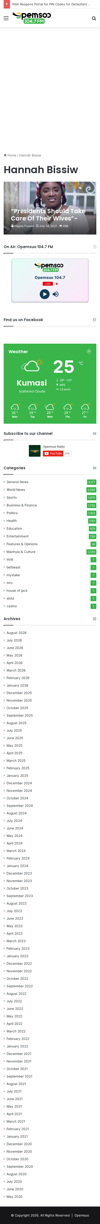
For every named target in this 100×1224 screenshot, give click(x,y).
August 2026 (17, 633)
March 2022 (16, 1031)
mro (10, 583)
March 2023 (16, 941)
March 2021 (16, 1121)
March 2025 (16, 760)
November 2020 (19, 1151)
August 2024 (17, 813)
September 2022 (20, 986)
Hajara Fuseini (24, 226)
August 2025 (16, 723)
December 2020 (19, 1144)
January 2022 (17, 1046)
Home (12, 155)
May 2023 (15, 926)
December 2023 (19, 873)
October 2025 (17, 708)
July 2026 (14, 640)
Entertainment (18, 536)
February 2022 (18, 1039)
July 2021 (14, 1091)
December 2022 (19, 963)
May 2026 (15, 655)
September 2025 (20, 715)
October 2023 (17, 888)
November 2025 (19, 700)
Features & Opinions (22, 544)
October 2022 (17, 979)
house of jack (17, 590)
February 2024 (18, 858)
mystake (13, 575)
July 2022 (14, 1001)
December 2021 (19, 1054)
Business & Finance (22, 505)
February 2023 (18, 948)
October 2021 (17, 1069)
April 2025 (14, 753)
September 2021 (19, 1076)
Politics (12, 513)
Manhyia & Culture (21, 552)
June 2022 (15, 1009)
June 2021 (15, 1099)
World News (16, 490)
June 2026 (15, 648)
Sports (12, 497)
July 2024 (14, 821)
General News (17, 482)
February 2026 (18, 678)
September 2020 (20, 1166)
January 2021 (17, 1136)
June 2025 (15, 738)
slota (10, 598)
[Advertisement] (50, 99)
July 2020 (14, 1181)
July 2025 (14, 730)
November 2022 (19, 971)
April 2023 (15, 933)
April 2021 (14, 1114)
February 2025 (18, 768)
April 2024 (15, 843)
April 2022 (14, 1024)
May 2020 (15, 1197)
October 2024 (17, 798)
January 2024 (17, 866)
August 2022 (16, 994)
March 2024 (16, 851)
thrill (10, 559)
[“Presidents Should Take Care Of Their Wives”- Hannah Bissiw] (50, 208)
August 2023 (17, 903)
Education (14, 528)
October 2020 (17, 1159)
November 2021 (19, 1061)
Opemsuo (82, 1215)
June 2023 (15, 918)
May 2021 (14, 1106)
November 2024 (19, 791)
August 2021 (16, 1084)
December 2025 (19, 693)
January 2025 (17, 776)
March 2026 (16, 670)
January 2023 (17, 956)
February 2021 (18, 1129)
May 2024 (15, 836)
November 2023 (19, 881)
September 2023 (20, 896)
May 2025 (14, 745)
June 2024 (15, 828)
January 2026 (17, 685)
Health (12, 521)
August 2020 (17, 1174)
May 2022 (14, 1016)
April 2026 (15, 663)
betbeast (13, 567)
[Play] (44, 294)
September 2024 (20, 806)
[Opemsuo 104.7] (31, 18)
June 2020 (15, 1189)
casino (12, 606)
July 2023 (14, 911)
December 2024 (19, 783)
